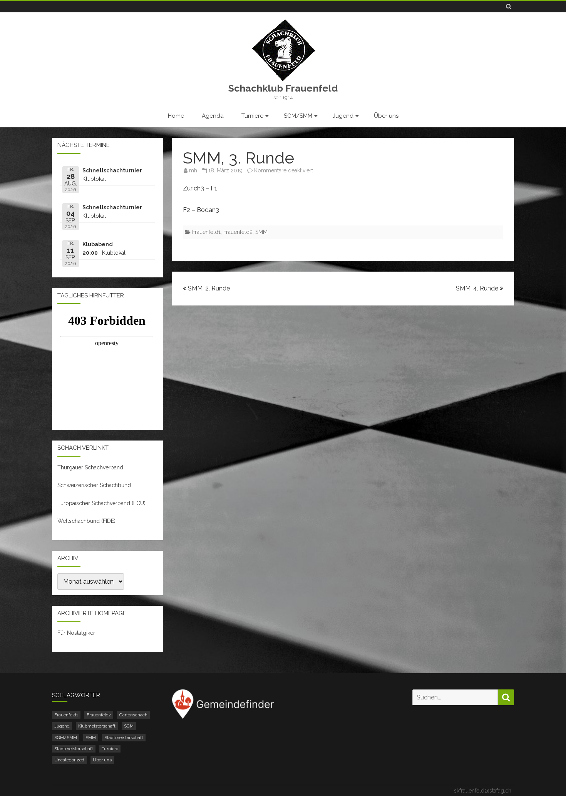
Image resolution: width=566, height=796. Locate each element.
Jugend (343, 115)
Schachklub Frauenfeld (283, 88)
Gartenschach (133, 715)
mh (193, 170)
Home (176, 115)
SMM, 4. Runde (478, 288)
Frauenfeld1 (206, 232)
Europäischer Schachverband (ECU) (101, 503)
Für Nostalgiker (76, 633)
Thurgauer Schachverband (90, 467)
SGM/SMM (298, 115)
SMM (261, 232)
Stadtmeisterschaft (123, 737)
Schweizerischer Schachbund (94, 485)
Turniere (252, 115)
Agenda (213, 115)
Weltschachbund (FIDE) (86, 521)
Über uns (386, 115)
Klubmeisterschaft (97, 726)
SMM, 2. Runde (208, 288)
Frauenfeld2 (238, 232)
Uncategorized (69, 760)
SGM (129, 726)
